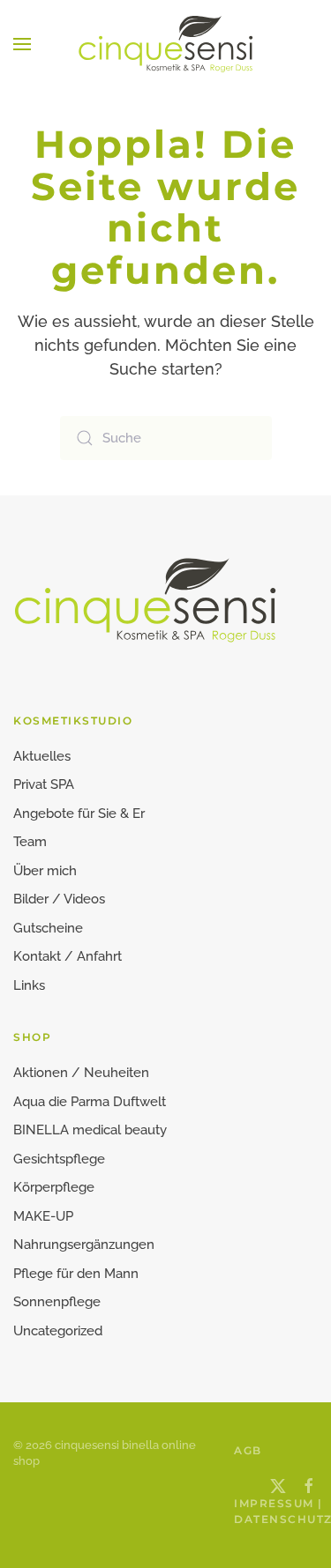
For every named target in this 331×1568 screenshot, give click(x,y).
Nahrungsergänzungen (83, 1244)
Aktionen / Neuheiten (81, 1073)
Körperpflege (53, 1187)
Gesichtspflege (59, 1159)
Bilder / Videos (59, 899)
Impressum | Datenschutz (238, 1511)
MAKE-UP (43, 1216)
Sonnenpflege (57, 1302)
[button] (22, 44)
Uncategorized (57, 1331)
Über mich (45, 871)
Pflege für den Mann (76, 1274)
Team (30, 842)
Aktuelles (42, 756)
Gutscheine (48, 928)
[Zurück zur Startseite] (166, 44)
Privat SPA (43, 784)
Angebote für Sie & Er (79, 813)
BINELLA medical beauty (90, 1130)
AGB (238, 1450)
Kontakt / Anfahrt (67, 956)
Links (29, 985)
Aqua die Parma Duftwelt (89, 1102)
